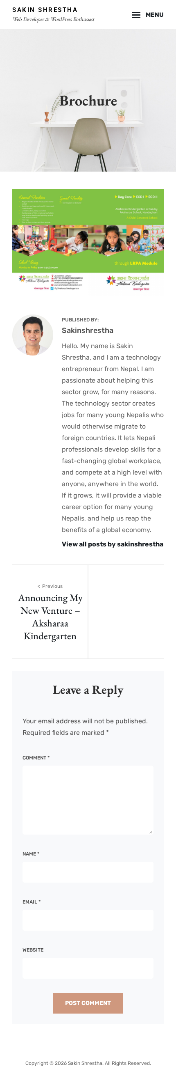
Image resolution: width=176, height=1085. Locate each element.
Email (32, 902)
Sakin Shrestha (45, 10)
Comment (36, 758)
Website (33, 950)
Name (31, 854)
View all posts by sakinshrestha (112, 544)
